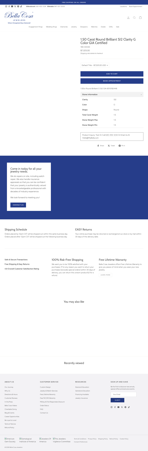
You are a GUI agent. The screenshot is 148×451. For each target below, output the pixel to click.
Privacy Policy (92, 439)
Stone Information (89, 94)
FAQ (41, 409)
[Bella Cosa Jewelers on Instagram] (111, 407)
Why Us (7, 391)
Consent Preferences (80, 442)
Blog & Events (9, 413)
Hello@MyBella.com (90, 138)
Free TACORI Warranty (47, 398)
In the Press (9, 402)
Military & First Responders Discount (52, 402)
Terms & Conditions (80, 439)
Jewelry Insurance (81, 398)
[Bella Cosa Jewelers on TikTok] (129, 407)
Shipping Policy (103, 439)
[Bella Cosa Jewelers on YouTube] (118, 407)
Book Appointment (135, 6)
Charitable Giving (11, 409)
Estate (103, 27)
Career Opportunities (12, 416)
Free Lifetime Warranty (47, 394)
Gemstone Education (82, 391)
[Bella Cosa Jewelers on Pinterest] (125, 407)
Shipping (83, 53)
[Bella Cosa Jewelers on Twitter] (122, 407)
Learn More (105, 275)
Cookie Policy (124, 439)
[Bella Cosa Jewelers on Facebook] (115, 407)
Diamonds (64, 27)
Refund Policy (9, 427)
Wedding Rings (51, 27)
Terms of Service (10, 424)
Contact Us (18, 205)
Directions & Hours (11, 394)
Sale (117, 27)
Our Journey (9, 387)
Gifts (111, 27)
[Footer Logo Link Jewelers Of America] (45, 440)
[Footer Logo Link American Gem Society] (11, 440)
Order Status (44, 405)
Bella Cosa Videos (11, 405)
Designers (84, 27)
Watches (94, 27)
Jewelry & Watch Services (48, 391)
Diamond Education (82, 387)
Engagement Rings (36, 27)
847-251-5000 (59, 6)
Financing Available (82, 394)
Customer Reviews (11, 398)
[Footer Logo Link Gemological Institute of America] (28, 440)
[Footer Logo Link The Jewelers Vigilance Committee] (63, 440)
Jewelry (74, 27)
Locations (123, 6)
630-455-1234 (41, 6)
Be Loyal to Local (10, 420)
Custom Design (45, 387)
